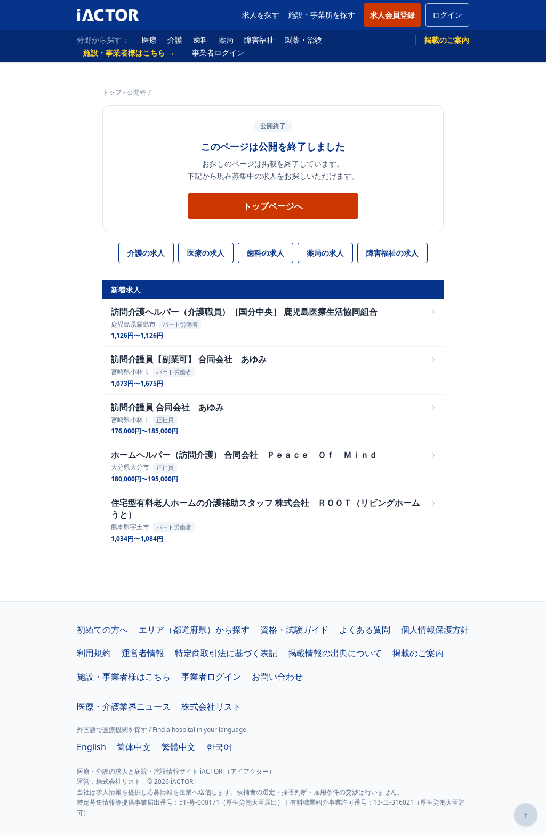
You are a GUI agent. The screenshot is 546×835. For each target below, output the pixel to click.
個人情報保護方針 (435, 629)
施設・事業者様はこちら (124, 676)
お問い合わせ (277, 676)
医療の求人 (205, 253)
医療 (149, 40)
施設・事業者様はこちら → (129, 52)
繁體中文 (179, 747)
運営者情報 (143, 653)
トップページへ (273, 206)
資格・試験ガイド (294, 629)
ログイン (447, 15)
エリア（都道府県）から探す (194, 629)
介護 (174, 40)
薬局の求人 (325, 253)
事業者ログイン (218, 52)
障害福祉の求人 (392, 253)
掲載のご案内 (446, 40)
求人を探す (260, 15)
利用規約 (94, 653)
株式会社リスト (211, 706)
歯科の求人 (265, 253)
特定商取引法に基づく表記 (226, 653)
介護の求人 (146, 253)
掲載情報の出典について (335, 653)
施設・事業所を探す (321, 15)
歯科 (200, 40)
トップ (112, 92)
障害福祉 (259, 40)
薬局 (226, 40)
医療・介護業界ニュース (124, 706)
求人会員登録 (392, 15)
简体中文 (134, 747)
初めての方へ (102, 629)
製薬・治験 (303, 40)
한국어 (219, 747)
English (91, 747)
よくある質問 (364, 629)
